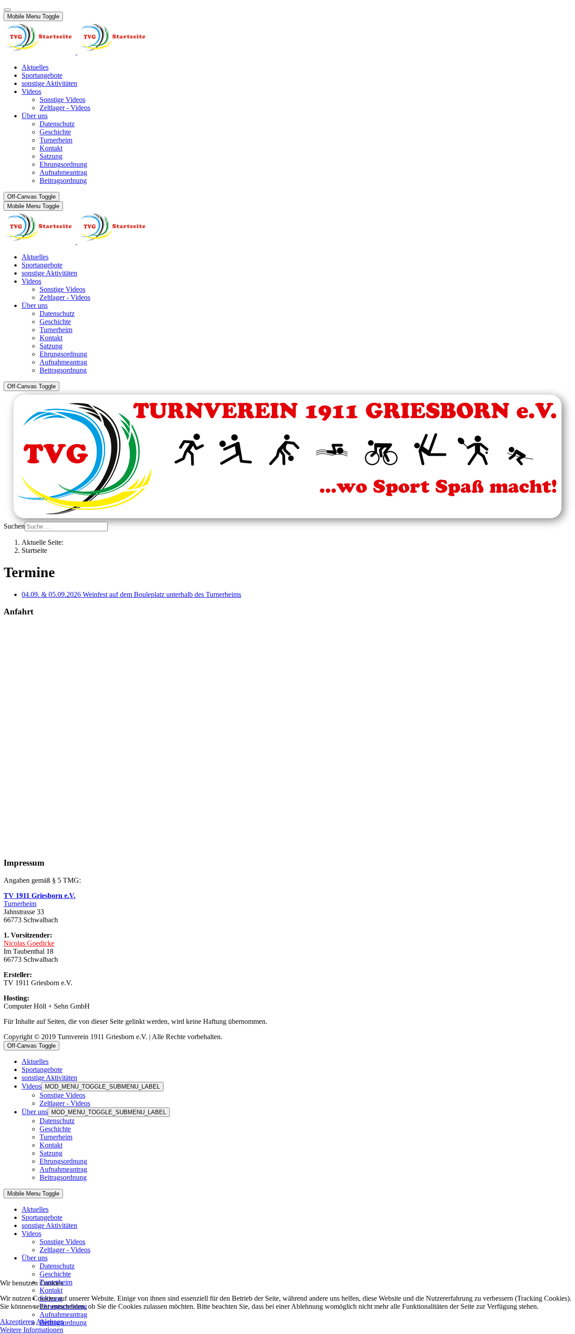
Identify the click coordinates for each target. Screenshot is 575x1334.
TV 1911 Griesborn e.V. (39, 895)
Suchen (14, 526)
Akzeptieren (17, 1321)
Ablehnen (50, 1321)
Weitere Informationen (31, 1330)
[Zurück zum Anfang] (7, 10)
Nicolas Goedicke (29, 943)
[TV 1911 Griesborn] (76, 52)
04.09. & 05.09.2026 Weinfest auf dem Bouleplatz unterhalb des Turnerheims (131, 594)
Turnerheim (20, 903)
